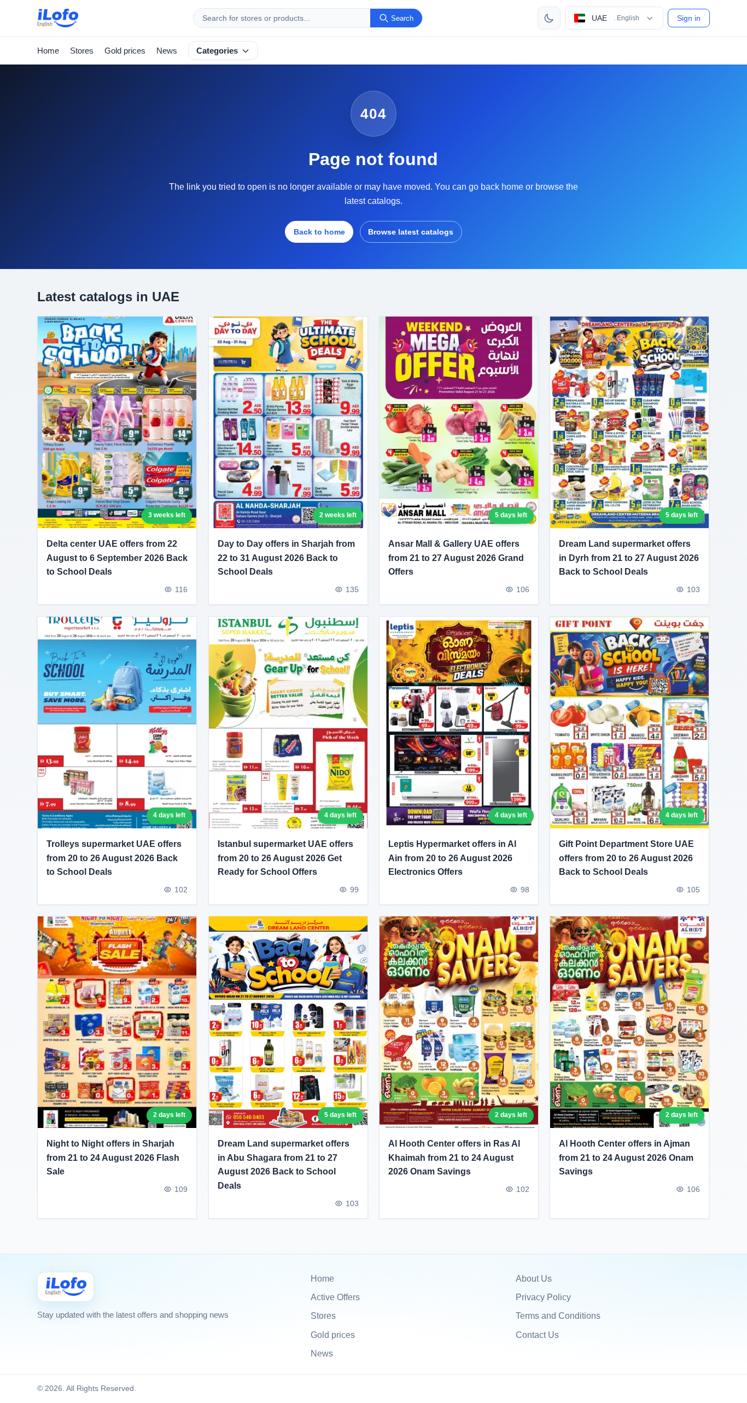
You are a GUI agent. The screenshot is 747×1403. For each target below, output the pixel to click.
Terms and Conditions (558, 1315)
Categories (217, 50)
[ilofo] (57, 18)
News (166, 50)
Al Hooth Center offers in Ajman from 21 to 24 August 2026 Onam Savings (626, 1157)
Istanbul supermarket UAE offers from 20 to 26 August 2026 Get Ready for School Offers (285, 857)
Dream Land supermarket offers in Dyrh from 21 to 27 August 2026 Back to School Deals (629, 557)
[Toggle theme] (549, 18)
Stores (82, 50)
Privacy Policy (543, 1297)
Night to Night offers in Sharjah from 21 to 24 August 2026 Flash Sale (112, 1157)
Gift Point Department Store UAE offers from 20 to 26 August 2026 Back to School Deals (626, 857)
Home (48, 50)
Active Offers (335, 1297)
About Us (534, 1278)
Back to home (319, 231)
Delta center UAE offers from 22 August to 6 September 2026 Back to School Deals (117, 557)
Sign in (689, 18)
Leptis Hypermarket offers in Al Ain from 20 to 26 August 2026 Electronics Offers (452, 857)
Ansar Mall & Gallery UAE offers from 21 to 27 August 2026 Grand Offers (456, 557)
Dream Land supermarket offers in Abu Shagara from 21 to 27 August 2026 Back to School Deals (283, 1164)
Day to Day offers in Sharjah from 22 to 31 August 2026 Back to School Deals (286, 557)
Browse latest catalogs (410, 231)
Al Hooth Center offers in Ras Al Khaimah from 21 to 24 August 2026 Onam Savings (454, 1157)
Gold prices (124, 50)
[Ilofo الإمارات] (65, 1287)
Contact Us (537, 1335)
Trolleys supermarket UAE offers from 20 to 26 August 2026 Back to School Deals (114, 857)
